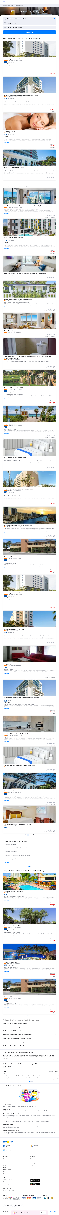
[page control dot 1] (29, 866)
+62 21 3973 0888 (37, 1151)
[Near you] (54, 19)
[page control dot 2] (30, 1081)
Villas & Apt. (32, 1163)
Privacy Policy (6, 1184)
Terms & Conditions (7, 1186)
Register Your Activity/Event (9, 1190)
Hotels (31, 1161)
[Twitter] (8, 1206)
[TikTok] (23, 1206)
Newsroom (5, 1161)
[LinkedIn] (11, 1206)
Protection (5, 1171)
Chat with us (8, 1146)
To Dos (31, 1165)
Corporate (5, 1165)
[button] (29, 1023)
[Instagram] (19, 1206)
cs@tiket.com (9, 1150)
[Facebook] (4, 1206)
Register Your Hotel (7, 1188)
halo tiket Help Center (7, 1179)
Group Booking (6, 1181)
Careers (4, 1163)
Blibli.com (5, 1173)
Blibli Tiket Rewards (7, 1169)
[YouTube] (15, 1206)
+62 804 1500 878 (37, 1148)
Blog (4, 1158)
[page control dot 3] (31, 1081)
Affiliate (4, 1167)
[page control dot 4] (32, 1081)
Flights (31, 1158)
